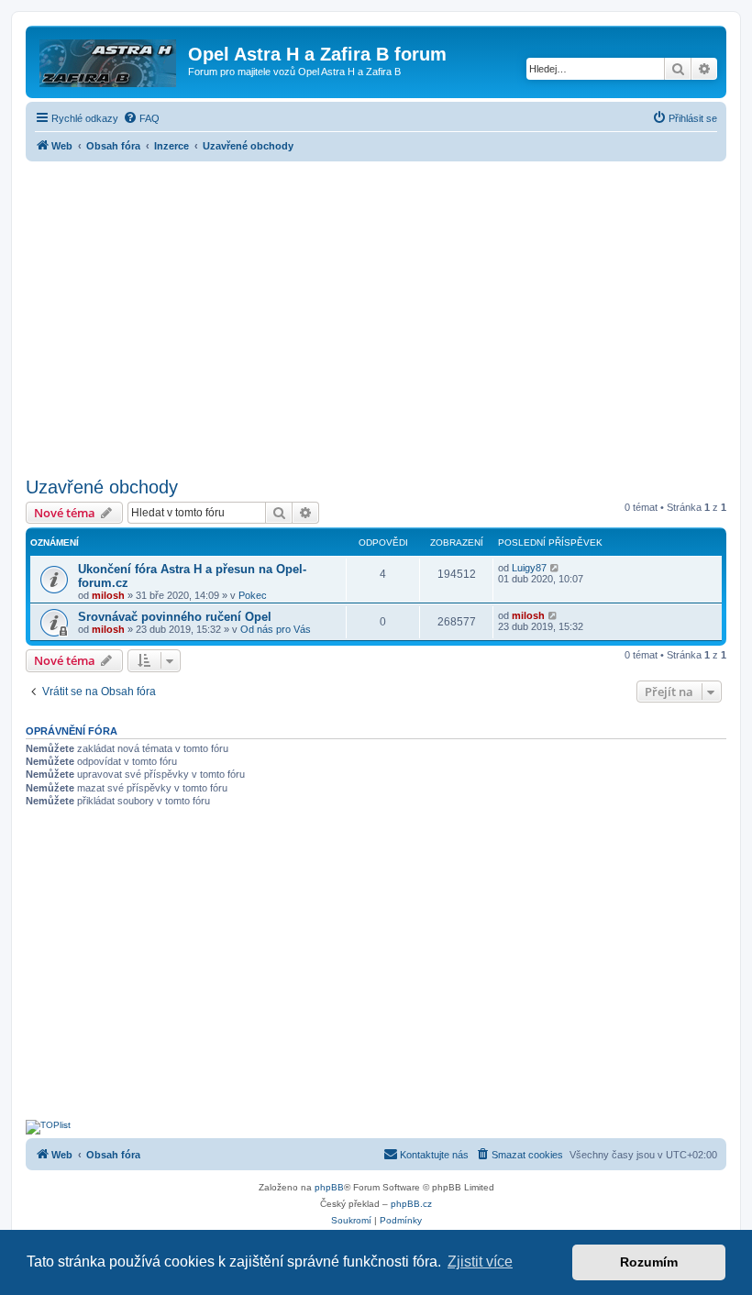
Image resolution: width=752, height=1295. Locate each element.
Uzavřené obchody (102, 487)
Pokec (252, 595)
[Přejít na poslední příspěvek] (555, 567)
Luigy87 (529, 567)
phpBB (329, 1187)
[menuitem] (141, 118)
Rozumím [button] (649, 1262)
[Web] (109, 59)
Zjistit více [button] (480, 1261)
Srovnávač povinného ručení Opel (174, 617)
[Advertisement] (376, 313)
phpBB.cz (411, 1204)
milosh (108, 595)
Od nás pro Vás (275, 629)
